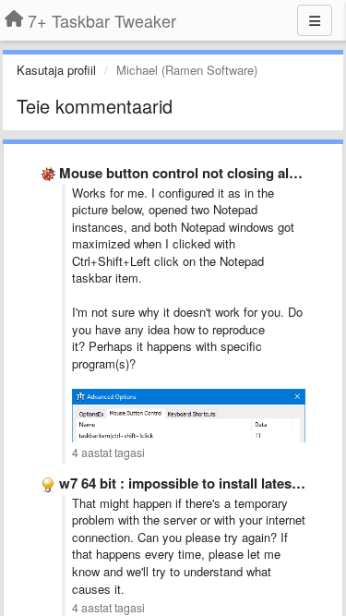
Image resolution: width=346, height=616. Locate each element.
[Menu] (314, 20)
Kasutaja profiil (56, 70)
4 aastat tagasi (108, 452)
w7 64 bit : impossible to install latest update (201, 483)
